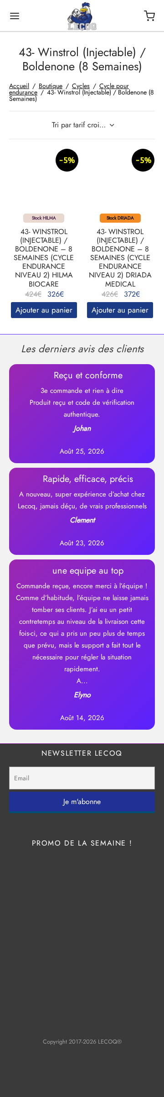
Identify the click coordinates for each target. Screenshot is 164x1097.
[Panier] (149, 15)
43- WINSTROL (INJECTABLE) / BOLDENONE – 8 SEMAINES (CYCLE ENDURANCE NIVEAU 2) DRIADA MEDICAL (120, 257)
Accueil (19, 85)
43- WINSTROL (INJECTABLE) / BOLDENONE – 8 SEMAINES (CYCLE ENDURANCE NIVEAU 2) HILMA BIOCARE (44, 257)
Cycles (81, 85)
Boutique (50, 85)
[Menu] (14, 16)
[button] (44, 310)
